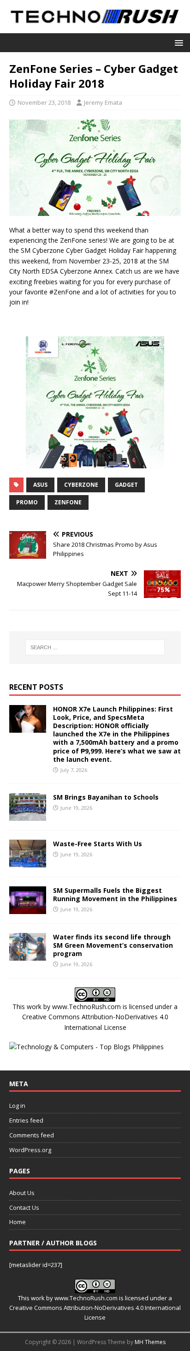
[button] (177, 42)
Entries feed (26, 1120)
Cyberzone (81, 485)
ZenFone (68, 502)
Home (17, 1222)
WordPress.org (30, 1150)
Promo (27, 502)
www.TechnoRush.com (86, 1006)
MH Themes (150, 1342)
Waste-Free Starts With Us (97, 843)
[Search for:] (95, 647)
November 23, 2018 (44, 102)
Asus (40, 485)
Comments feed (31, 1135)
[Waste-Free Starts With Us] (27, 861)
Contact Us (24, 1207)
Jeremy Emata (103, 102)
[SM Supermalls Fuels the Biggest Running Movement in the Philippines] (27, 908)
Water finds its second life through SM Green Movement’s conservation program (113, 945)
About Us (22, 1193)
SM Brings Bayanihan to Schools (106, 797)
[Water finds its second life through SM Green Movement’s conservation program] (27, 954)
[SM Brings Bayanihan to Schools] (27, 815)
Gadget (126, 485)
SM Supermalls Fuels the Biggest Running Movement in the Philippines (115, 894)
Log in (17, 1105)
